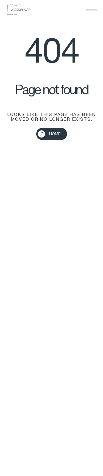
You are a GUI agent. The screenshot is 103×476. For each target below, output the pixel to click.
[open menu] (91, 10)
